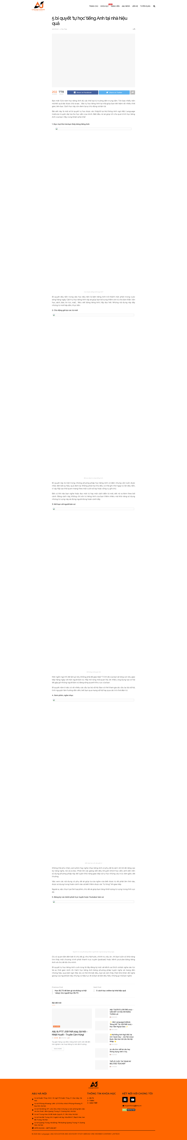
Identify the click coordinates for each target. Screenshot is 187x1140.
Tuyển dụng (145, 6)
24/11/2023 (114, 1066)
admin (56, 1038)
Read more (58, 1048)
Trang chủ (93, 6)
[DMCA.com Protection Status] (128, 1110)
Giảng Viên (115, 6)
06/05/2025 (114, 1017)
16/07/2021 (55, 29)
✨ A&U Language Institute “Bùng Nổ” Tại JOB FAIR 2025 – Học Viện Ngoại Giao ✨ (121, 1024)
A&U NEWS (126, 6)
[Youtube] (132, 1099)
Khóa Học (105, 6)
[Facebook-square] (125, 1099)
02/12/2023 (114, 1054)
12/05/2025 (63, 1038)
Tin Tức (64, 29)
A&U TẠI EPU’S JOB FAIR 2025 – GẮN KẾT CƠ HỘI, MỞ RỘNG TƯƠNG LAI (121, 1012)
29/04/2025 (114, 1029)
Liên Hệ (135, 6)
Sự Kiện (56, 1026)
